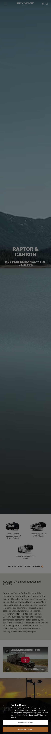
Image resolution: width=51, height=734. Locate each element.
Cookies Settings (25, 723)
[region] (25, 716)
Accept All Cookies (25, 729)
